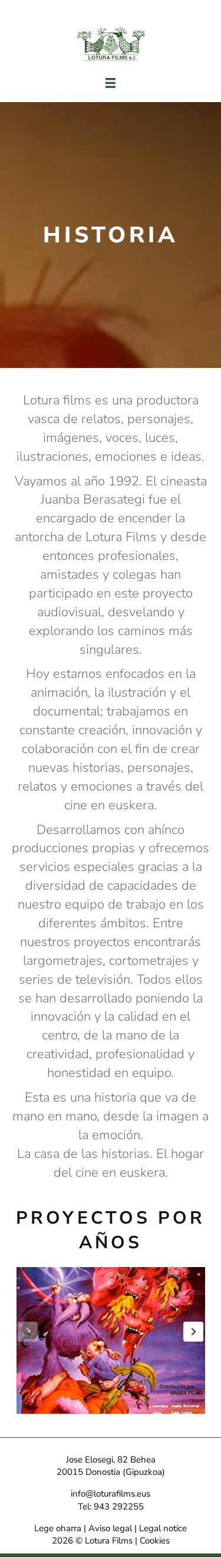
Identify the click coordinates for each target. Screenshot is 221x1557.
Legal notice (163, 1528)
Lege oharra (57, 1528)
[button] (193, 1332)
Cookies (155, 1540)
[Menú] (110, 83)
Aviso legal (110, 1528)
